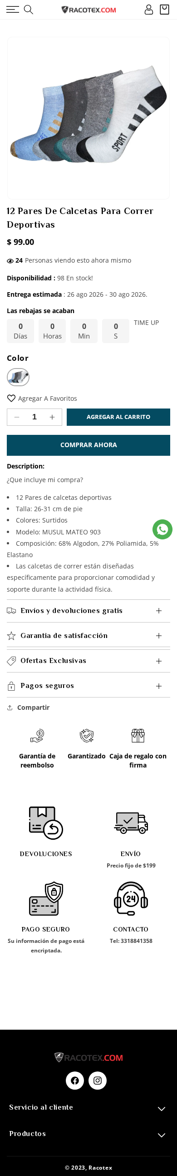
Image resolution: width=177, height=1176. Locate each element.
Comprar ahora (88, 444)
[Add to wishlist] (11, 398)
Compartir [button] (33, 707)
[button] (12, 10)
